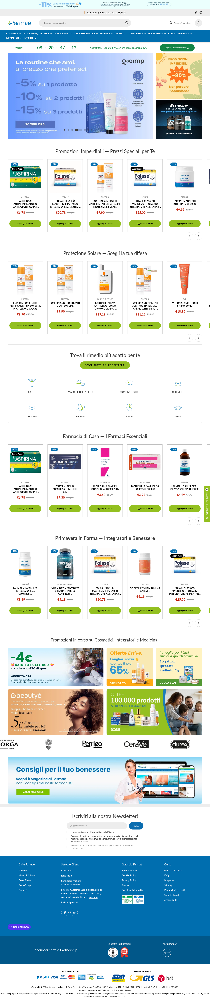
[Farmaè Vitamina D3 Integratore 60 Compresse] (25, 564)
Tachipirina (105, 482)
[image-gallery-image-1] (180, 744)
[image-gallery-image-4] (49, 744)
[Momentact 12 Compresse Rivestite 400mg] (65, 462)
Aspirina (25, 197)
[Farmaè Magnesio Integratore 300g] (185, 177)
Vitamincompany (65, 584)
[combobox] (85, 23)
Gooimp (145, 584)
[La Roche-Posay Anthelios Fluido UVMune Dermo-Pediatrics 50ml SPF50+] (105, 279)
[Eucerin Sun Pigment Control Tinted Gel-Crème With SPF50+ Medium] (145, 279)
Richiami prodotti (69, 902)
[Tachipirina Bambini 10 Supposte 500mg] (145, 462)
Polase (65, 197)
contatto (93, 897)
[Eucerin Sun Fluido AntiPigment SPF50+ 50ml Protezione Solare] (105, 177)
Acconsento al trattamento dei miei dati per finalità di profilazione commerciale (102, 847)
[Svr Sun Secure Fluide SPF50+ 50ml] (185, 279)
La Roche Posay (105, 299)
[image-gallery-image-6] (136, 744)
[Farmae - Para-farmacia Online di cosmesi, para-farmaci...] (55, 667)
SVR (184, 299)
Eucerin (105, 197)
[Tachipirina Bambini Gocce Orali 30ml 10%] (105, 462)
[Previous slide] (65, 130)
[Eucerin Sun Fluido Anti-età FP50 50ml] (65, 279)
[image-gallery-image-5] (92, 744)
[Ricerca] (127, 23)
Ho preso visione (92, 832)
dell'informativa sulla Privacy (100, 832)
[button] (68, 130)
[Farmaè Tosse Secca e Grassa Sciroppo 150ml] (185, 462)
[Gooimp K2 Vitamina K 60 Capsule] (145, 564)
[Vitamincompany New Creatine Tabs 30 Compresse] (65, 564)
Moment (65, 482)
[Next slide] (96, 130)
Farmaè (184, 197)
